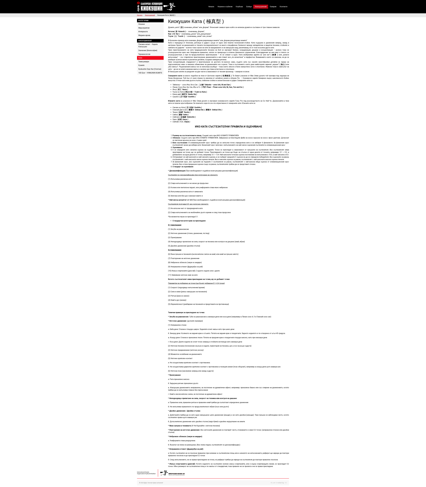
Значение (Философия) (147, 50)
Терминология (144, 54)
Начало (211, 7)
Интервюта (143, 31)
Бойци (249, 7)
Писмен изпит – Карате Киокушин (148, 45)
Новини (141, 24)
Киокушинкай (260, 7)
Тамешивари (143, 62)
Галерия (273, 7)
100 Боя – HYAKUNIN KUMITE (150, 73)
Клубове (239, 7)
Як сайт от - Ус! (279, 483)
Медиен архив (144, 35)
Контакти (283, 7)
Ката (140, 58)
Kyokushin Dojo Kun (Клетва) (149, 69)
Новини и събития (225, 7)
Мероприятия (143, 28)
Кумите (141, 65)
